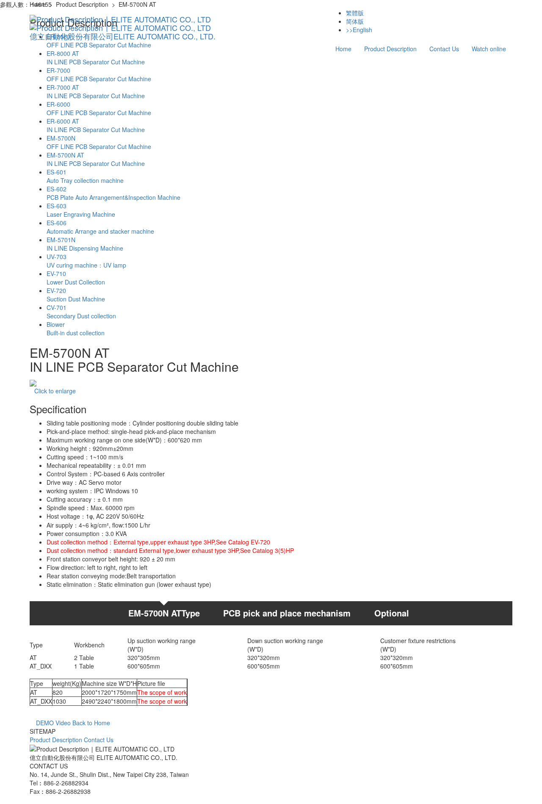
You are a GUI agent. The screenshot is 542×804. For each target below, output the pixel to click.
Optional (391, 613)
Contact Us (444, 48)
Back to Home (91, 722)
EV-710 (76, 277)
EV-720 (76, 294)
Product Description (390, 48)
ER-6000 (99, 108)
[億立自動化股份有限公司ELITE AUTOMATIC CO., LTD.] (122, 19)
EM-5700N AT (96, 159)
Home (343, 48)
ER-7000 (99, 74)
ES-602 (113, 193)
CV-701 (81, 311)
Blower (76, 328)
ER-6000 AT (96, 125)
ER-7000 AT (96, 91)
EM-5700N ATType (164, 613)
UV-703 (86, 260)
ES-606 (100, 226)
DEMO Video (52, 722)
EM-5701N (85, 243)
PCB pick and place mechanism (287, 613)
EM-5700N (99, 142)
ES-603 (81, 210)
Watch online (489, 48)
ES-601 (85, 176)
